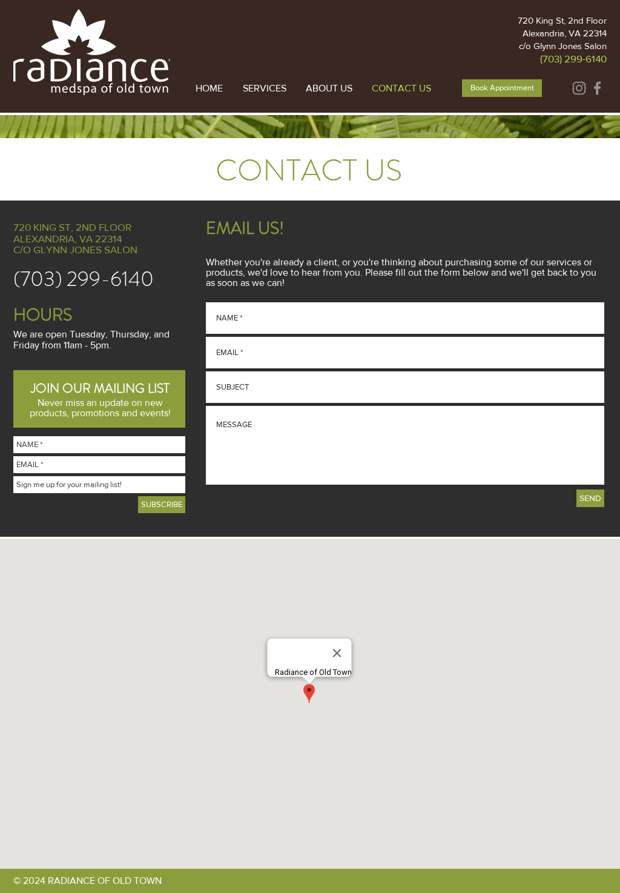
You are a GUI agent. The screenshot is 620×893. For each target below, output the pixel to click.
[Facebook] (597, 88)
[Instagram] (579, 88)
